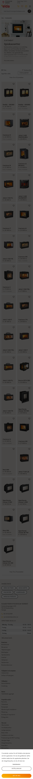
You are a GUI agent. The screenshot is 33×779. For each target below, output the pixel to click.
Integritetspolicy (16, 764)
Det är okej (16, 775)
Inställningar (16, 768)
